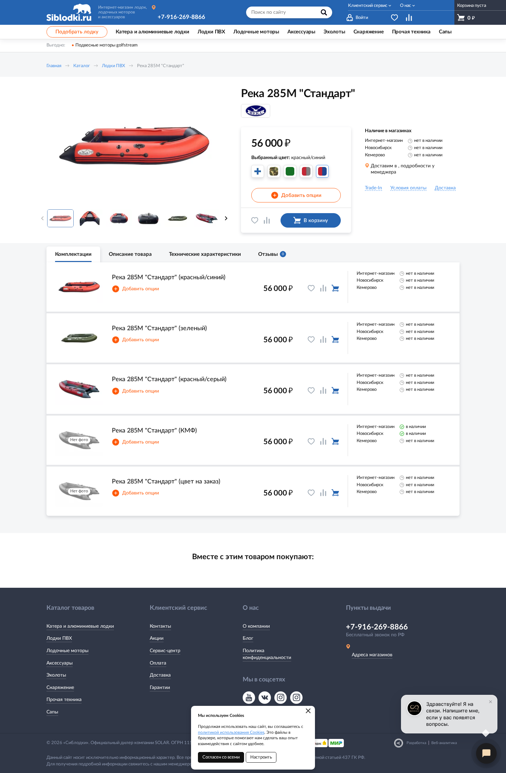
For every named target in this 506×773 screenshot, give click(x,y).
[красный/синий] (322, 171)
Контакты (160, 626)
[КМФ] (273, 171)
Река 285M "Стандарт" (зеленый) (159, 328)
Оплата (158, 663)
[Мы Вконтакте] (265, 697)
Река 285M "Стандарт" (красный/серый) (169, 379)
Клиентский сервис (367, 5)
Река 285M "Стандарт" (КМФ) (154, 431)
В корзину (316, 220)
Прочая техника (64, 699)
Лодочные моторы (67, 650)
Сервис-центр (165, 650)
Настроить (261, 757)
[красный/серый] (306, 171)
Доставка (160, 675)
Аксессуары (59, 663)
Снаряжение (60, 687)
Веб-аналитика (444, 743)
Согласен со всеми (221, 757)
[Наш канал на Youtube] (249, 697)
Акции (157, 638)
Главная (53, 66)
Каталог (81, 66)
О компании (256, 626)
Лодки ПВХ (113, 66)
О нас (405, 5)
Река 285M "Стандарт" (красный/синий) (168, 277)
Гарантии (160, 687)
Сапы (52, 712)
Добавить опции (297, 195)
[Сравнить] (267, 220)
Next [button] (226, 218)
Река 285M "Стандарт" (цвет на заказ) (166, 482)
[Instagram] (280, 697)
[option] (134, 145)
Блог (248, 638)
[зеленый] (290, 171)
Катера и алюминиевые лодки (80, 626)
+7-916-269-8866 (181, 17)
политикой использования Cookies (231, 732)
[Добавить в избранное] (255, 220)
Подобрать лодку (76, 31)
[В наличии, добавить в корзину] (335, 288)
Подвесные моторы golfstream (106, 45)
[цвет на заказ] (257, 171)
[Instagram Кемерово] (296, 697)
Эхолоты (56, 675)
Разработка (416, 743)
